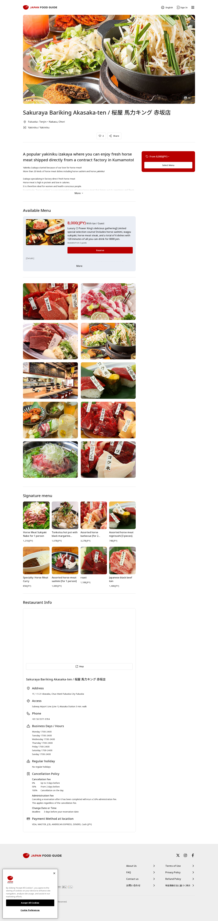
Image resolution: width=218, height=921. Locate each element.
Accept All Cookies (30, 902)
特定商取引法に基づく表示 (177, 885)
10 (189, 98)
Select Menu (168, 165)
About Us (131, 865)
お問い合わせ (133, 885)
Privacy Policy (172, 872)
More (77, 193)
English (169, 7)
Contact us (132, 879)
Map (81, 666)
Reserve (100, 250)
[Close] (54, 873)
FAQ (128, 872)
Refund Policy (173, 879)
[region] (30, 894)
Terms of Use (173, 865)
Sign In (184, 7)
